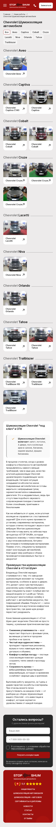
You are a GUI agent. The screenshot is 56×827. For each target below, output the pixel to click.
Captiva (25, 32)
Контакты (28, 814)
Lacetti (8, 37)
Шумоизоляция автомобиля (28, 793)
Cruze (46, 32)
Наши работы (19, 14)
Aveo (14, 32)
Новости (28, 806)
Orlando (28, 37)
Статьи (28, 810)
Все (7, 32)
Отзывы (28, 818)
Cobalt (35, 32)
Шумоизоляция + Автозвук (28, 797)
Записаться (46, 5)
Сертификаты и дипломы (28, 801)
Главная (6, 14)
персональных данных (22, 748)
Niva (18, 37)
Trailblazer (10, 42)
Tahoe (39, 37)
